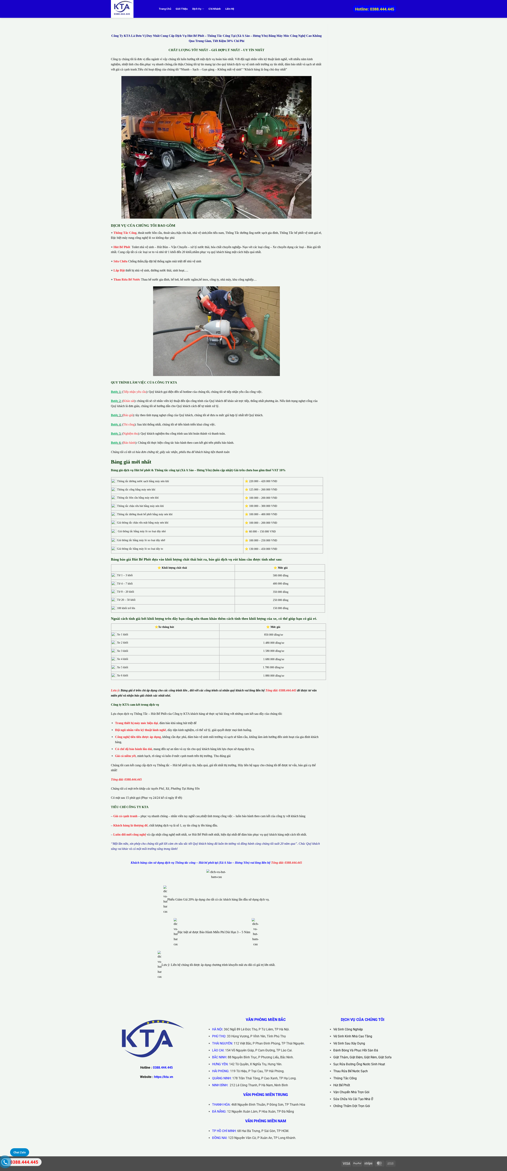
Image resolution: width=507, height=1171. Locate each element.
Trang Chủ (165, 8)
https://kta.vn (163, 1077)
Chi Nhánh (215, 8)
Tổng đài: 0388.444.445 (280, 690)
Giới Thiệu (182, 8)
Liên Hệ (229, 8)
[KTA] (131, 9)
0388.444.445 (163, 1067)
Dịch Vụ (196, 8)
